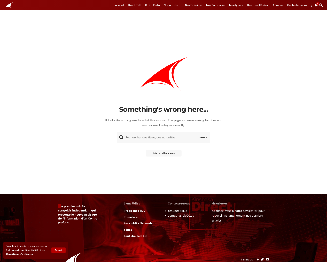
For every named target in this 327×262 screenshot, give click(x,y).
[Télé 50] (8, 5)
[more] (311, 5)
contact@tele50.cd (181, 215)
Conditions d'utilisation (20, 254)
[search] (321, 5)
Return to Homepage (163, 153)
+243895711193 (177, 211)
